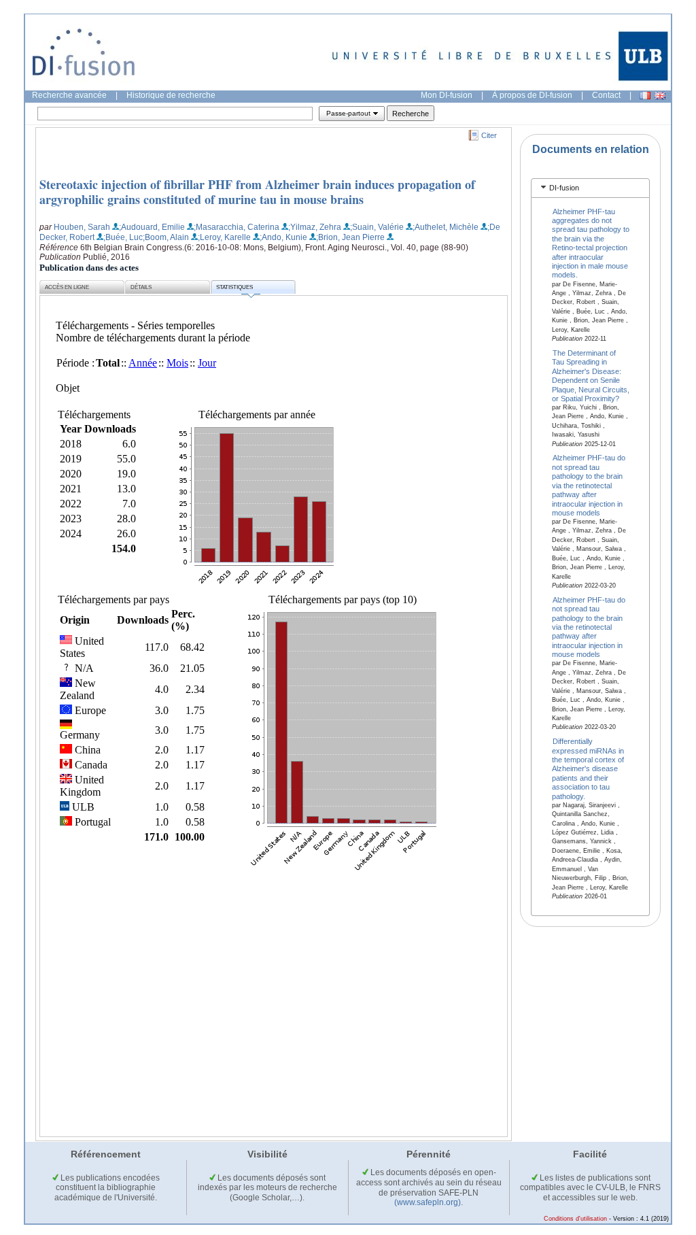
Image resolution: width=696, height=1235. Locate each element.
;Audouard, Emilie (152, 227)
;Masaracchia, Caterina (236, 227)
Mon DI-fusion (446, 95)
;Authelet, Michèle (445, 227)
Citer (489, 135)
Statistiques (234, 287)
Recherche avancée (69, 95)
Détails (141, 287)
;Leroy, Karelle (224, 237)
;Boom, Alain (166, 237)
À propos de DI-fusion (532, 95)
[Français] (645, 95)
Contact (606, 95)
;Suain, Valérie (377, 227)
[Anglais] (660, 95)
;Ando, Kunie (283, 237)
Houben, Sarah (82, 227)
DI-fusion (564, 188)
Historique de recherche (170, 95)
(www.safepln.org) (427, 1202)
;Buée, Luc (123, 237)
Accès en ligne (67, 287)
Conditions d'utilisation (575, 1218)
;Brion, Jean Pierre (350, 237)
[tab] (590, 188)
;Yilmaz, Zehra (314, 227)
